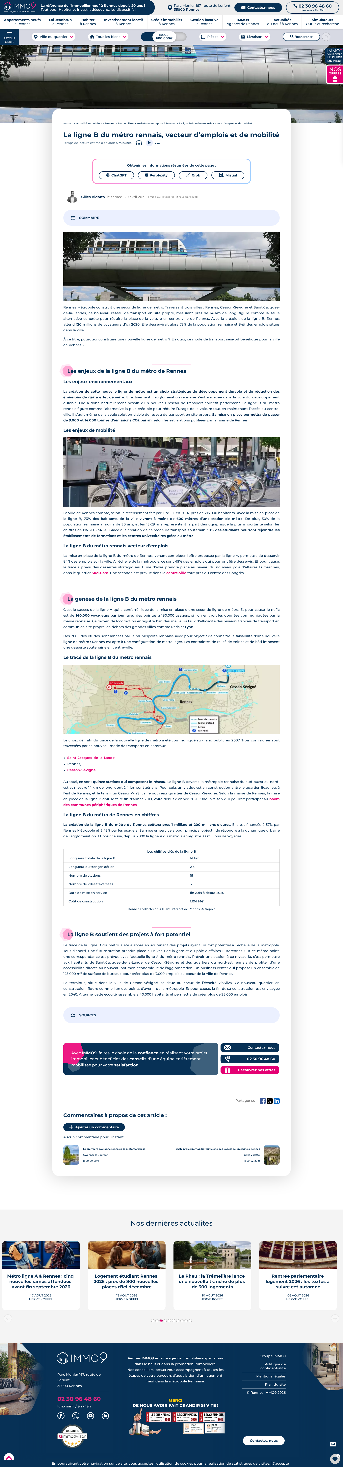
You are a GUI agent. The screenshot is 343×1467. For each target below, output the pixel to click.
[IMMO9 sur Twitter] (75, 1416)
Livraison (254, 37)
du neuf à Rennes (282, 22)
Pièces (212, 37)
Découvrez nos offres (256, 1070)
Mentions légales (271, 1376)
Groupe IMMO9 (273, 1356)
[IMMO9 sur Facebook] (61, 1416)
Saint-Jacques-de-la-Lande (91, 758)
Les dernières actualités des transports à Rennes (146, 123)
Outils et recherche (322, 22)
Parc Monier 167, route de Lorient (202, 8)
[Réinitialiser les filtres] (326, 37)
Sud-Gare (100, 573)
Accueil (67, 123)
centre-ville (176, 573)
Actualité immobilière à (95, 123)
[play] (149, 142)
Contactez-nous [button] (264, 1441)
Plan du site (275, 1384)
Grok (193, 175)
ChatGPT (116, 175)
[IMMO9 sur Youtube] (90, 1416)
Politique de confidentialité (273, 1366)
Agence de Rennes (243, 22)
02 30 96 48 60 (261, 1059)
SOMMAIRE (89, 218)
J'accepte (281, 1463)
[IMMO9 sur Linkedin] (105, 1416)
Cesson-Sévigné (81, 770)
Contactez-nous (258, 8)
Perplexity (156, 175)
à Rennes (60, 22)
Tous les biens (108, 37)
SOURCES (87, 1015)
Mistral (228, 175)
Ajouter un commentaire (97, 1127)
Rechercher (301, 37)
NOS (335, 74)
